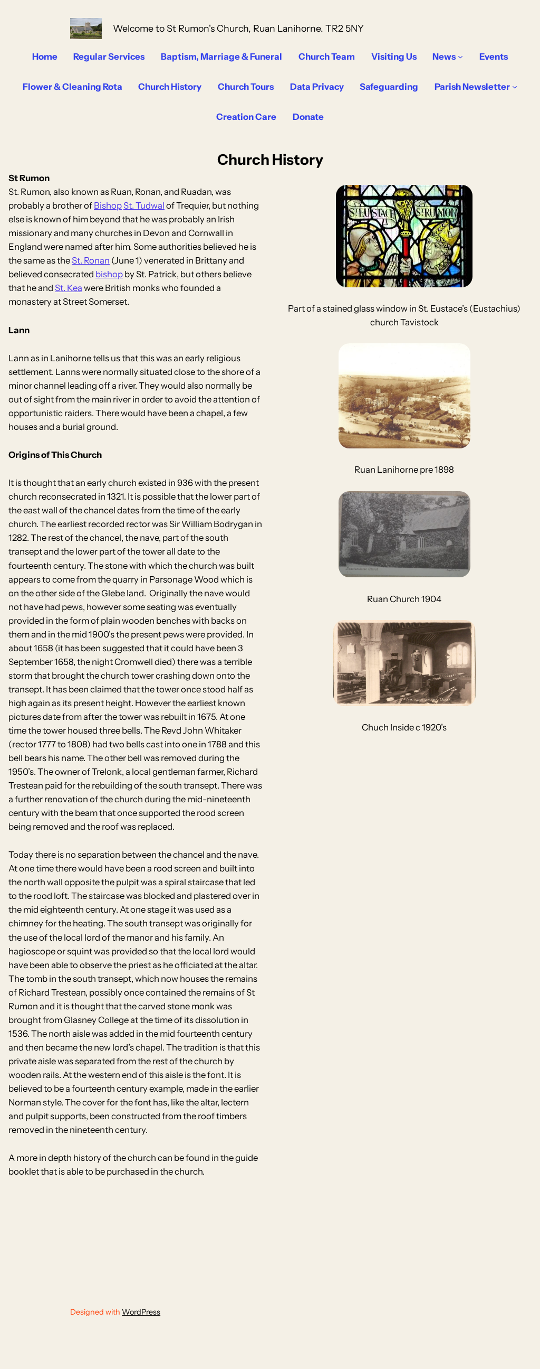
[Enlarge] (456, 357)
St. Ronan (91, 260)
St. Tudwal (144, 205)
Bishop (108, 205)
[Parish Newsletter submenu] (514, 86)
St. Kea (68, 288)
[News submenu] (460, 56)
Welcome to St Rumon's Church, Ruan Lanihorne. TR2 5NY (238, 28)
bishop (109, 274)
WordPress (141, 1312)
